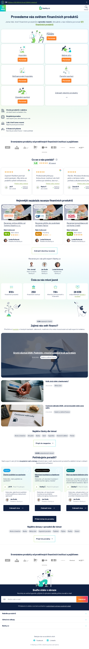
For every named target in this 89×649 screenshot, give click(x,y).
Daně (44, 436)
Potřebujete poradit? (45, 457)
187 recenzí (52, 163)
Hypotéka (51, 436)
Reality (70, 531)
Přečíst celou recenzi (21, 183)
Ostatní (77, 531)
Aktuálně (30, 436)
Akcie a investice (20, 436)
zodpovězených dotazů (44, 453)
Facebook (39, 640)
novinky (16, 329)
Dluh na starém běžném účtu (77, 475)
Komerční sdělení (62, 436)
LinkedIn (53, 640)
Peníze (72, 436)
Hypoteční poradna (45, 531)
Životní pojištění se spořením (14, 475)
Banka (38, 436)
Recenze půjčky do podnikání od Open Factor (47, 224)
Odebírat (82, 599)
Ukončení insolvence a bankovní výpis (47, 475)
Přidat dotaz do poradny (44, 519)
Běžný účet (32, 531)
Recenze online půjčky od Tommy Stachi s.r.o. (14, 224)
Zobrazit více (14, 508)
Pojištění (56, 531)
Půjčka (63, 531)
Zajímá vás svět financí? (44, 325)
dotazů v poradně (80, 295)
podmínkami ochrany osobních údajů (58, 606)
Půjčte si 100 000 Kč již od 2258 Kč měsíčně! (22, 2)
